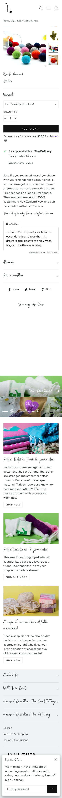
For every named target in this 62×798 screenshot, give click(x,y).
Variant (8, 96)
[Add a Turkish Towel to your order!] (31, 438)
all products (16, 21)
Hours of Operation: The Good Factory (29, 702)
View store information (21, 163)
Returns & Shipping (15, 734)
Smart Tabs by (47, 252)
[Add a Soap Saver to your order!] (31, 528)
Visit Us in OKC (14, 689)
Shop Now (13, 504)
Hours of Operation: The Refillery (27, 715)
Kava (56, 252)
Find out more (16, 577)
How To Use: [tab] (12, 224)
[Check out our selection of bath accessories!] (31, 601)
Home (6, 21)
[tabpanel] (31, 238)
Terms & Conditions (15, 740)
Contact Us (11, 676)
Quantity (10, 112)
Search (7, 727)
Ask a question (13, 276)
